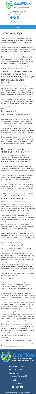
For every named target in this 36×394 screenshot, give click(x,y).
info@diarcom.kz (18, 383)
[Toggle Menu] (18, 27)
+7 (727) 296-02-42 (15, 370)
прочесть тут (24, 346)
